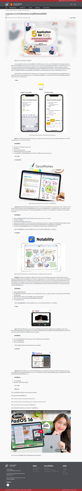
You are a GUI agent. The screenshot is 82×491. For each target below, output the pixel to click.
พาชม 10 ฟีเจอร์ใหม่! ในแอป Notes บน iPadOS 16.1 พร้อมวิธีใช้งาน (24, 408)
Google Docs (44, 153)
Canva (50, 153)
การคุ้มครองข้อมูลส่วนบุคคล (16, 490)
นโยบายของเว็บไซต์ (8, 490)
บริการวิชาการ (22, 8)
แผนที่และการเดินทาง (36, 469)
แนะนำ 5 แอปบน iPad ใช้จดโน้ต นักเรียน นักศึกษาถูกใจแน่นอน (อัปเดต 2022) (26, 455)
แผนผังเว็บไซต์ (29, 490)
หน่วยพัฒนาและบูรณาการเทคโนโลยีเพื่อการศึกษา (51, 471)
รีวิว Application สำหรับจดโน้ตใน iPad (19, 396)
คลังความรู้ (37, 8)
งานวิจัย (30, 8)
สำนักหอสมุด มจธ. (47, 468)
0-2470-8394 (12, 479)
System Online (65, 473)
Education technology (13, 10)
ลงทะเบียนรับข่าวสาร (36, 471)
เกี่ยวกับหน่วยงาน (12, 8)
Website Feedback (24, 490)
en (72, 4)
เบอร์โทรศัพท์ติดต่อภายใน (36, 468)
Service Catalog (65, 474)
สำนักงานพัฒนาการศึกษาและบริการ (49, 469)
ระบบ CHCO (64, 468)
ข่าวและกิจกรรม (46, 8)
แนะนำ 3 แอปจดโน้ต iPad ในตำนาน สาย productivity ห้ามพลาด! (24, 392)
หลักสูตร (64, 471)
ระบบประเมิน (65, 469)
